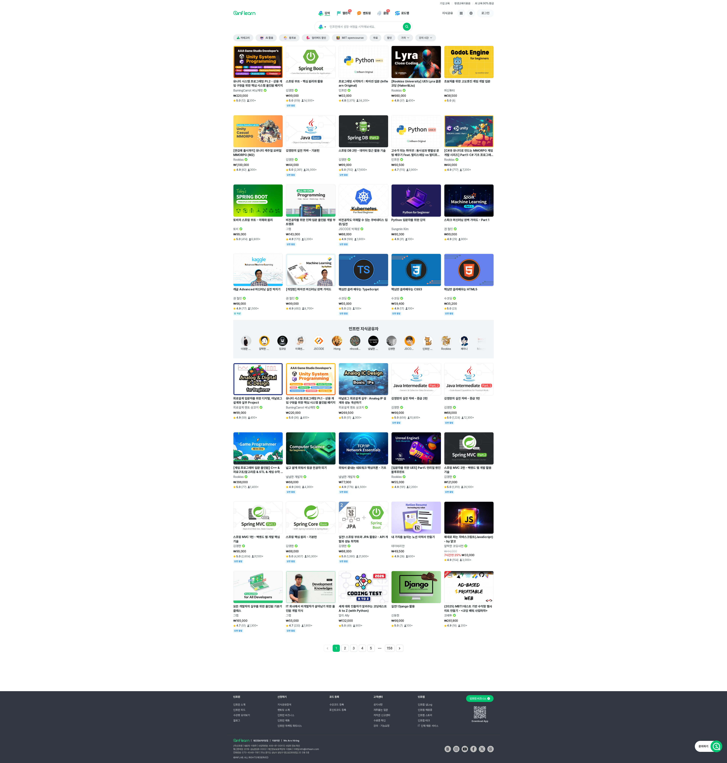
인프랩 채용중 (425, 709)
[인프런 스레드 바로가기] (490, 749)
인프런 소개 (239, 704)
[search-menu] (322, 27)
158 (389, 648)
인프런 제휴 (284, 720)
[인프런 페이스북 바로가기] (473, 749)
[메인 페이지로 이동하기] (241, 740)
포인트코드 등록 (337, 709)
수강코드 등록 (336, 704)
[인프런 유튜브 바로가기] (465, 749)
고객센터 (378, 696)
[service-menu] (461, 13)
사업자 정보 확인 (292, 745)
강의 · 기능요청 (381, 725)
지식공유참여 (284, 704)
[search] (407, 27)
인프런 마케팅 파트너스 (290, 725)
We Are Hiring (291, 740)
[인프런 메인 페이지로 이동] (244, 12)
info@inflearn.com (309, 749)
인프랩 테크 (424, 720)
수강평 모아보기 (241, 715)
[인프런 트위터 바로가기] (482, 749)
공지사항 (378, 704)
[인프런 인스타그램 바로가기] (456, 749)
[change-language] (471, 13)
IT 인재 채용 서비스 (428, 725)
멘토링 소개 (284, 709)
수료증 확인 (380, 720)
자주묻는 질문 (381, 709)
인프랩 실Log (425, 704)
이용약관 (276, 740)
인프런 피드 (239, 709)
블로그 (236, 720)
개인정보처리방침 (260, 740)
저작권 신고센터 (382, 715)
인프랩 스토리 (425, 715)
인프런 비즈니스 (286, 715)
